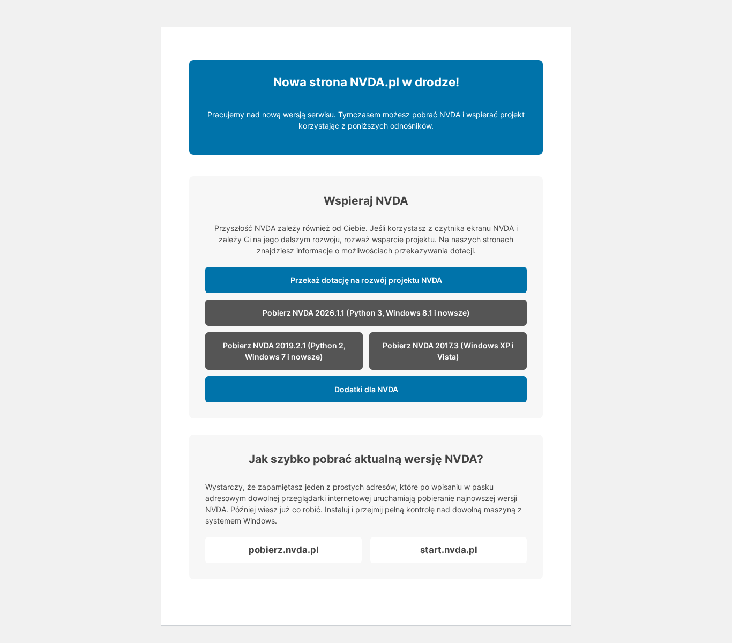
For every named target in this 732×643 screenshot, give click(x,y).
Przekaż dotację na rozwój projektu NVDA (366, 280)
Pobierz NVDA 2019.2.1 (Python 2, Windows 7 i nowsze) (284, 351)
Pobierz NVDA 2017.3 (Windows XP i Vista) (448, 351)
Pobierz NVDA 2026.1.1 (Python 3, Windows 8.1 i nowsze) (366, 312)
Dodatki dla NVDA (366, 389)
